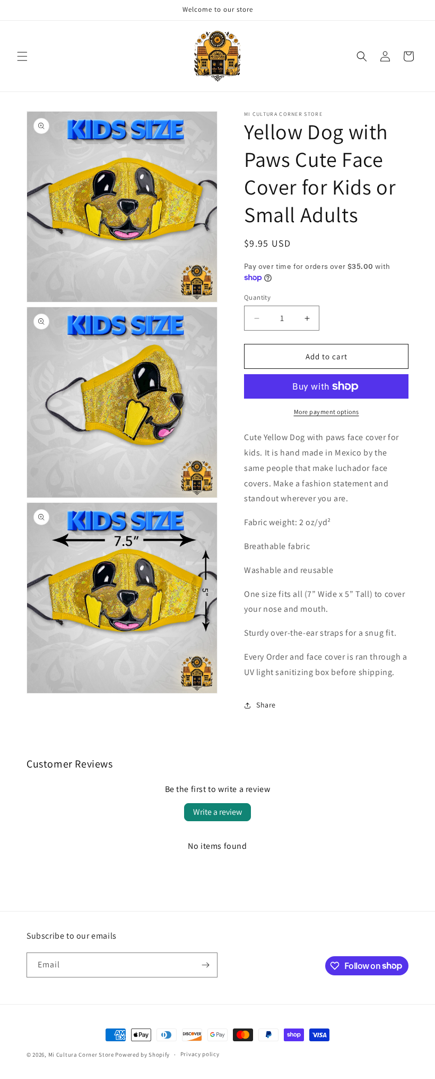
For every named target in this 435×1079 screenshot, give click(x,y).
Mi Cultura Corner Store (81, 1054)
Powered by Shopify (142, 1054)
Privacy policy (200, 1054)
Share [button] (266, 705)
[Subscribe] (205, 964)
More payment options (326, 412)
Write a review (217, 811)
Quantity (257, 297)
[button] (22, 56)
